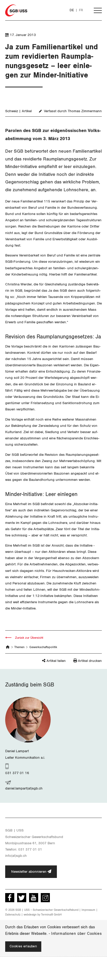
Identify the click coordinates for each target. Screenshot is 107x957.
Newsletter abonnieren (29, 872)
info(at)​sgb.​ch (16, 856)
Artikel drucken (90, 661)
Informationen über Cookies (76, 934)
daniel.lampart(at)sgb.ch (24, 788)
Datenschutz (13, 914)
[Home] (7, 647)
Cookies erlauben (23, 946)
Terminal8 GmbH (51, 914)
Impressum (88, 909)
